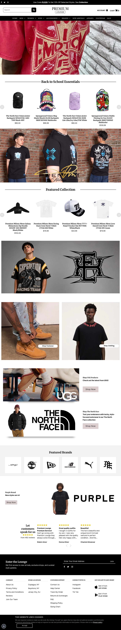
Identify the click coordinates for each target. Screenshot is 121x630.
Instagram (77, 585)
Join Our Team (12, 599)
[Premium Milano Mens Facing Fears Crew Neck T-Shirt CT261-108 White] (46, 208)
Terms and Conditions (15, 592)
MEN (21, 18)
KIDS (40, 18)
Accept (24, 625)
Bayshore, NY (33, 588)
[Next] (119, 107)
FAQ (52, 599)
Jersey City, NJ (34, 592)
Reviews (9, 596)
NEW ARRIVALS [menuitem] (79, 18)
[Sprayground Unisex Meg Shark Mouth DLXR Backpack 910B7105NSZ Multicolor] (46, 100)
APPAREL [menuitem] (90, 18)
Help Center (55, 588)
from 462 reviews (28, 538)
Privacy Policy (11, 588)
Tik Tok (75, 592)
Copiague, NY (33, 585)
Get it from (103, 586)
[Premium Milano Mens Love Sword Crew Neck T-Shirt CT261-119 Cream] (103, 208)
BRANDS (65, 18)
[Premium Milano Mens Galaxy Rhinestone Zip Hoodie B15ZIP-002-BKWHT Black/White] (18, 208)
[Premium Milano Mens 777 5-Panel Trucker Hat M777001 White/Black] (74, 208)
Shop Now (91, 389)
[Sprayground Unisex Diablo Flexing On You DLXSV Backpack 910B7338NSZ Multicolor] (103, 100)
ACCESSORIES (52, 18)
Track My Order (56, 592)
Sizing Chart (55, 607)
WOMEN (31, 18)
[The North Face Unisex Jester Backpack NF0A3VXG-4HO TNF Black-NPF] (18, 100)
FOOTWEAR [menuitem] (100, 18)
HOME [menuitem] (14, 18)
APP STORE (103, 588)
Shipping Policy (56, 603)
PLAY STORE (103, 596)
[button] (4, 626)
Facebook (76, 588)
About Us (9, 585)
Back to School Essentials (60, 82)
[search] (19, 10)
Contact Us (54, 585)
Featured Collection (60, 190)
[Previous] (2, 107)
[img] (28, 535)
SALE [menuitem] (109, 18)
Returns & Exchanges (58, 596)
